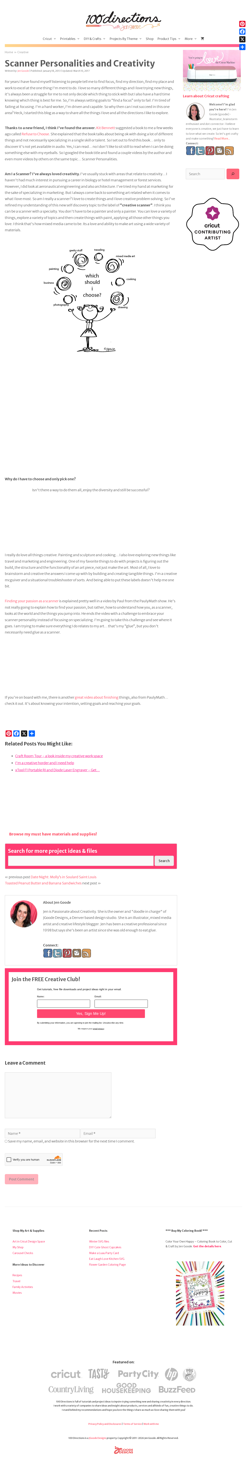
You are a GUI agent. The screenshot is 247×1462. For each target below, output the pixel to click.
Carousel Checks (23, 1253)
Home (9, 52)
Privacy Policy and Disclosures (104, 1423)
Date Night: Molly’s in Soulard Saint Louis (63, 877)
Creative (23, 52)
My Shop (18, 1247)
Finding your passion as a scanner (31, 601)
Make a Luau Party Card (104, 1253)
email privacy (98, 1029)
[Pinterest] (242, 24)
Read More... (222, 138)
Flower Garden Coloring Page (107, 1264)
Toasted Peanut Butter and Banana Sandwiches (43, 883)
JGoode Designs (97, 1438)
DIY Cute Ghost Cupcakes (105, 1247)
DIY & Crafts (92, 39)
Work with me (151, 1423)
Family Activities (23, 1287)
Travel (16, 1281)
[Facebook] (242, 31)
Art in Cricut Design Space (29, 1241)
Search (164, 861)
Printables (67, 39)
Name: (40, 996)
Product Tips (166, 39)
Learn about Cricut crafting (206, 96)
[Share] (242, 47)
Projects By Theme (124, 39)
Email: (98, 996)
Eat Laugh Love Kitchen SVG (106, 1259)
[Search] (233, 174)
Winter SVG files (99, 1241)
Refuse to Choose (35, 134)
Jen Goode (23, 70)
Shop (150, 39)
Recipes (17, 1275)
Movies (17, 1293)
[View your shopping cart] (202, 39)
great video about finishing (96, 697)
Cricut (47, 39)
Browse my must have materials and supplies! (53, 834)
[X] (242, 39)
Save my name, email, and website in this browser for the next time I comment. (71, 1141)
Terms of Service (132, 1423)
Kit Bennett (105, 128)
